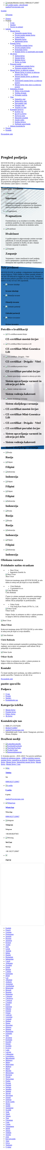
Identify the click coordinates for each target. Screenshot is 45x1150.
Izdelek (8, 29)
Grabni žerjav (20, 37)
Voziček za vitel (20, 107)
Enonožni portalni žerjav (24, 45)
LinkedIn (17, 744)
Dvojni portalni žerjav (23, 48)
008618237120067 (12, 782)
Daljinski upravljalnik (22, 124)
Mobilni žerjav (20, 60)
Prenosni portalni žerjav (23, 68)
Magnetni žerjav (21, 39)
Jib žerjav (13, 54)
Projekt (8, 128)
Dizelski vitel (19, 105)
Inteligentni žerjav (21, 41)
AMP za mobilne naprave (31, 758)
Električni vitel (20, 99)
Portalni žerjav (15, 43)
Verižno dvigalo (20, 93)
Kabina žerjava (20, 122)
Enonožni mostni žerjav (23, 33)
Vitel (12, 97)
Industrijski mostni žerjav (26, 762)
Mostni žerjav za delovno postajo (22, 70)
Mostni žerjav (15, 31)
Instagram (18, 752)
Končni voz (19, 112)
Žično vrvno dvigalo (22, 91)
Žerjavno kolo (20, 116)
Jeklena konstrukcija (17, 126)
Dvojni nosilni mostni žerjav (25, 35)
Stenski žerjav (20, 58)
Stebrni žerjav (20, 56)
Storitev (13, 25)
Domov (8, 19)
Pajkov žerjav (10, 714)
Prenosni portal (15, 64)
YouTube (17, 748)
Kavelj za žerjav (21, 114)
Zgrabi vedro (19, 120)
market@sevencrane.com (15, 730)
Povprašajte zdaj (7, 134)
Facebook (18, 746)
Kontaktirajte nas (12, 700)
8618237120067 (12, 728)
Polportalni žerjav (21, 50)
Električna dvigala (16, 89)
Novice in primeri (16, 27)
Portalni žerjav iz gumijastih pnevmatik (29, 52)
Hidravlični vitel (21, 101)
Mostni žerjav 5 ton (13, 764)
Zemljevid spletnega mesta (10, 758)
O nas (12, 23)
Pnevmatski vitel (21, 103)
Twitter (15, 750)
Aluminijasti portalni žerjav (24, 66)
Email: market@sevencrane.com (17, 6)
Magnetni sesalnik (21, 118)
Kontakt (8, 130)
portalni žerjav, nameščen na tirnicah (14, 760)
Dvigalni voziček (21, 95)
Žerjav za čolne (20, 62)
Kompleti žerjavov (17, 110)
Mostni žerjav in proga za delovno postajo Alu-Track (27, 73)
